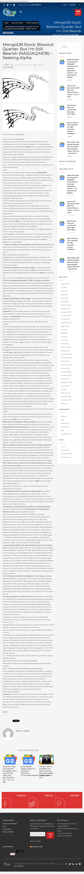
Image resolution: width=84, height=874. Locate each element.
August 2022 (65, 386)
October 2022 (65, 379)
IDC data (9, 352)
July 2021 (64, 389)
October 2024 (65, 361)
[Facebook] (4, 5)
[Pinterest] (10, 5)
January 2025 (65, 351)
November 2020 (66, 400)
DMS (62, 420)
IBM (37, 481)
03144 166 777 (36, 5)
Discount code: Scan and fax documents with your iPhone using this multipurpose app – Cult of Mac (10, 774)
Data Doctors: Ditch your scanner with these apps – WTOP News (71, 109)
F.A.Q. (4, 826)
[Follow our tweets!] (70, 864)
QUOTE (78, 12)
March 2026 (65, 301)
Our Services (7, 829)
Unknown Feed (37, 847)
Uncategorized (8, 67)
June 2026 (64, 291)
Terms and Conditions (10, 824)
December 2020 (66, 396)
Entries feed (65, 450)
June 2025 (64, 333)
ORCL (17, 221)
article (11, 234)
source (5, 712)
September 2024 (66, 365)
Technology (65, 427)
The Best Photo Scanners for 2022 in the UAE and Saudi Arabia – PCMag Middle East (46, 772)
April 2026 (64, 298)
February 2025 (66, 347)
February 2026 (66, 305)
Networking (65, 423)
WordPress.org (66, 457)
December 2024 (66, 354)
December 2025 (66, 312)
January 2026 (65, 308)
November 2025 (66, 316)
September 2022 (66, 382)
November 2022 (66, 375)
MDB (27, 147)
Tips (62, 430)
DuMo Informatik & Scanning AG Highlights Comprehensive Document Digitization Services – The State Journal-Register (73, 68)
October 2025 (65, 319)
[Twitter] (7, 5)
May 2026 (64, 294)
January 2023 (65, 368)
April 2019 (64, 403)
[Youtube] (76, 864)
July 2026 (64, 287)
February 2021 (66, 393)
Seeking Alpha (42, 172)
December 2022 (66, 372)
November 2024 (66, 358)
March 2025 (65, 344)
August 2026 (65, 284)
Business (64, 416)
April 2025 (64, 340)
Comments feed (66, 454)
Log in (63, 447)
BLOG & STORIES (8, 832)
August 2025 (65, 326)
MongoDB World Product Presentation (15, 427)
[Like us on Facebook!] (66, 864)
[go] (77, 47)
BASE (33, 270)
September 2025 (66, 323)
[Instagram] (14, 5)
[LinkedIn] (73, 864)
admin (7, 65)
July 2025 (64, 330)
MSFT (42, 273)
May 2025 (64, 337)
